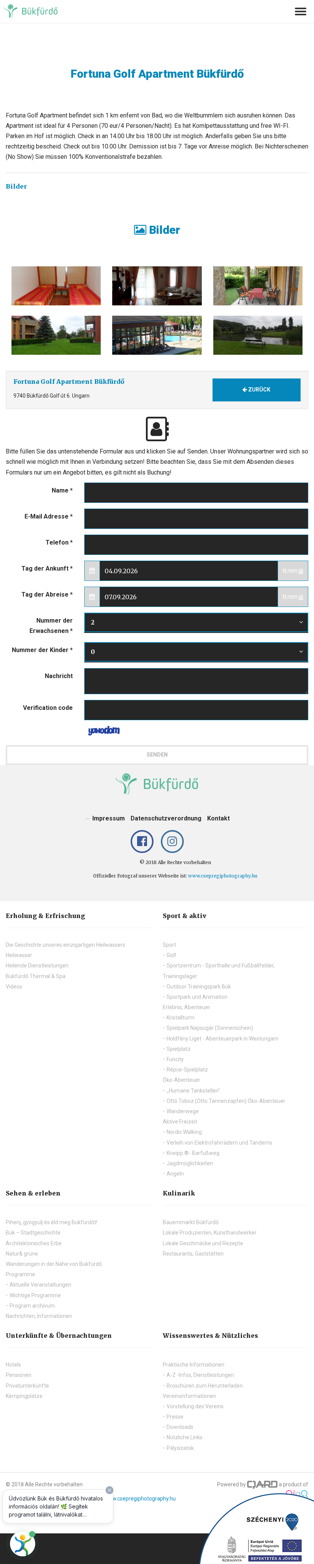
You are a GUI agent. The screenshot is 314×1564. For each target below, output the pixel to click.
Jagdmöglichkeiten (190, 1163)
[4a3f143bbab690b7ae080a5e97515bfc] (258, 335)
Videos (14, 986)
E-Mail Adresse (49, 516)
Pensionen (18, 1375)
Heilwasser (19, 955)
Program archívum (32, 1306)
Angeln (175, 1174)
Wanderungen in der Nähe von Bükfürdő (54, 1264)
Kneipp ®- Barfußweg (193, 1153)
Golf (172, 955)
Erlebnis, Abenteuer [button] (186, 1007)
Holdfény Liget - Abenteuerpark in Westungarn (222, 1039)
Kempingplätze (24, 1396)
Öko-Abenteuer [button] (181, 1080)
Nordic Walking (184, 1132)
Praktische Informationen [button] (193, 1365)
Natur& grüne (22, 1254)
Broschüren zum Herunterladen (205, 1386)
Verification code (48, 707)
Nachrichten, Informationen (39, 1316)
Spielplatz (179, 1049)
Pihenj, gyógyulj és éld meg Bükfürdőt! (51, 1222)
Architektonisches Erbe (34, 1243)
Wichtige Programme (35, 1295)
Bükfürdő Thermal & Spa (35, 976)
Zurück (258, 390)
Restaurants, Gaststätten (193, 1254)
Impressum (108, 818)
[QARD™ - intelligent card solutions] (262, 1484)
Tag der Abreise (47, 594)
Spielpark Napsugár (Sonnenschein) (210, 1028)
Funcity (175, 1059)
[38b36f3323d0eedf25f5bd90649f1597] (156, 285)
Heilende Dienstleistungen (37, 965)
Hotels (13, 1365)
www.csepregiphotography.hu (222, 876)
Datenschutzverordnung (166, 818)
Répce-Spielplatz (187, 1070)
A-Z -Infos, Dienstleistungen (200, 1375)
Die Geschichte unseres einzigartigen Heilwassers (65, 945)
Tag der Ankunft (47, 568)
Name (62, 490)
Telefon (59, 542)
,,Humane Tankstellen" (193, 1091)
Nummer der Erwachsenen (51, 625)
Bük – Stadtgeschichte (33, 1233)
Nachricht (59, 676)
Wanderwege (183, 1111)
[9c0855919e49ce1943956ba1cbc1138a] (56, 285)
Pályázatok (180, 1448)
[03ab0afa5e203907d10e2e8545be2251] (156, 335)
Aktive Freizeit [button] (180, 1122)
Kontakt (218, 818)
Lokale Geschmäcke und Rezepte (203, 1243)
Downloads (180, 1427)
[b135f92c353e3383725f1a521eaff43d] (258, 285)
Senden (157, 755)
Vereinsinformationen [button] (189, 1396)
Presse (175, 1417)
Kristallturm (181, 1017)
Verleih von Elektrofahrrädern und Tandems (219, 1143)
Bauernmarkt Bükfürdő (191, 1222)
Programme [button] (20, 1274)
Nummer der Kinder (42, 650)
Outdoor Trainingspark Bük (199, 986)
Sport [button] (169, 945)
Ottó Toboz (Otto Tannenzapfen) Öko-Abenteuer (226, 1101)
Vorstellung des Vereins (195, 1406)
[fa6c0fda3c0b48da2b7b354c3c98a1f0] (56, 335)
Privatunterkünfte (27, 1386)
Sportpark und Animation (197, 997)
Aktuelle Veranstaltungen (40, 1285)
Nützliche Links (185, 1437)
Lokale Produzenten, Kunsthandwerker (210, 1233)
